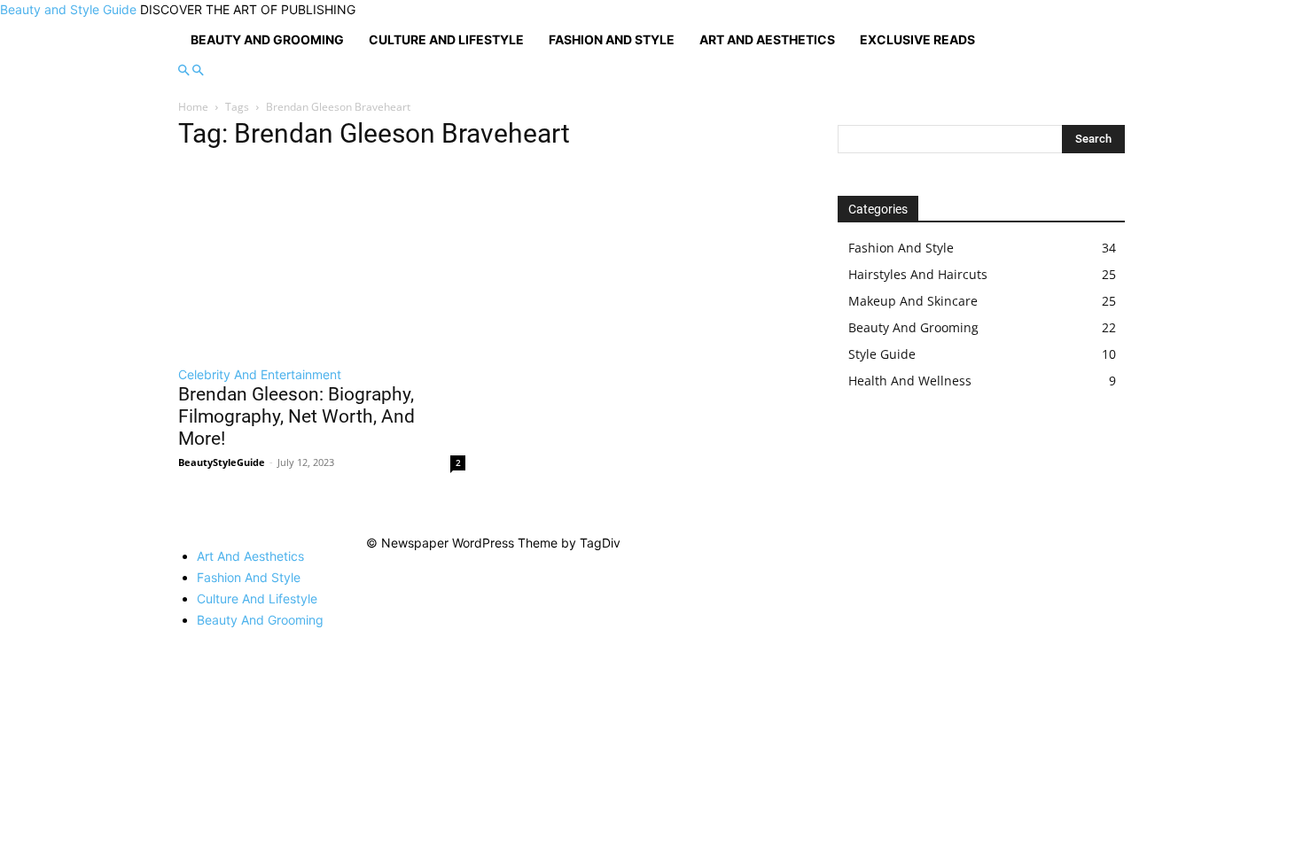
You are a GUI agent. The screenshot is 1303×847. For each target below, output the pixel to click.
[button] (183, 70)
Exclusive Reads (917, 39)
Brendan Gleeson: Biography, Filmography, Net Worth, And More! (296, 416)
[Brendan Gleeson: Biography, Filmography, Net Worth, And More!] (321, 260)
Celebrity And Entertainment (259, 374)
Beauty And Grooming (267, 39)
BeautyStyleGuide (221, 462)
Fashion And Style (612, 39)
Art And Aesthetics (767, 39)
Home (193, 106)
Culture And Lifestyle (446, 39)
